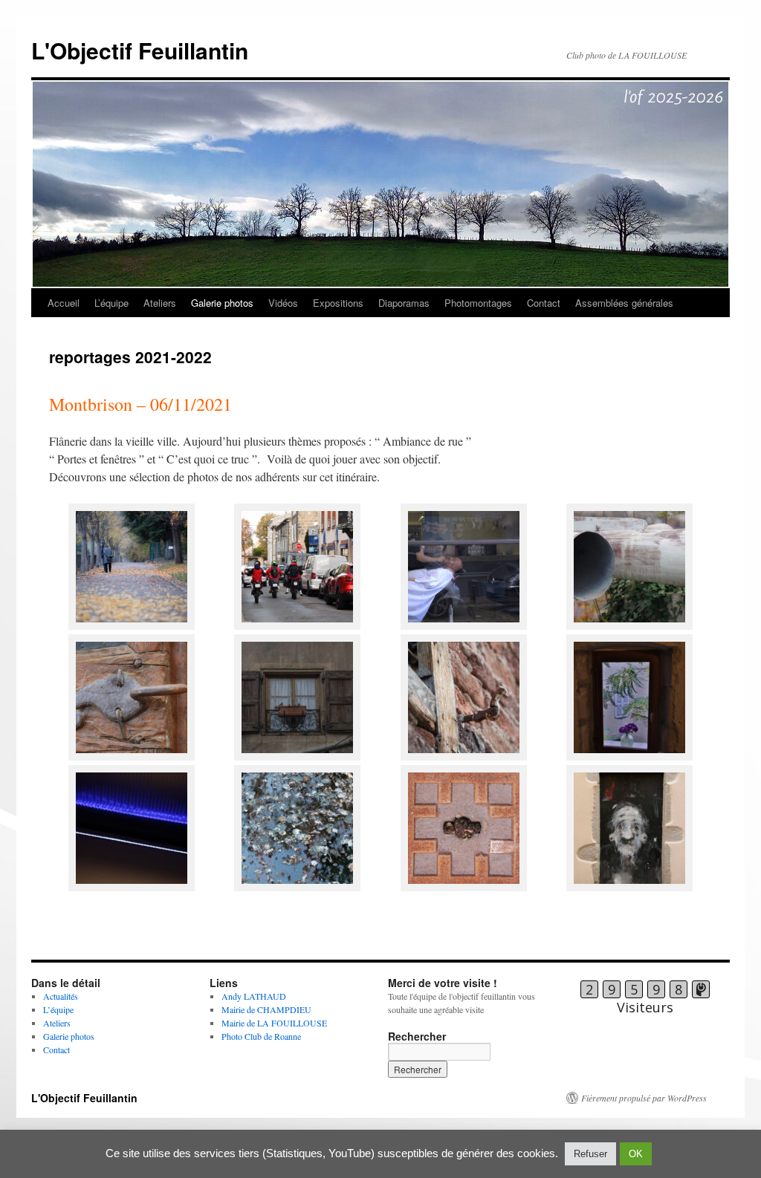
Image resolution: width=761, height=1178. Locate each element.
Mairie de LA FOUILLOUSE (274, 1023)
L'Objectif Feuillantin (139, 50)
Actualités (60, 996)
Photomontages (478, 303)
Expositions (338, 303)
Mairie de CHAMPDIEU (266, 1009)
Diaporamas (404, 303)
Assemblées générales (624, 303)
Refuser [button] (590, 1153)
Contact (543, 303)
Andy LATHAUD (253, 996)
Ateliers (159, 303)
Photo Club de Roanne (261, 1036)
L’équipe (111, 303)
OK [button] (636, 1153)
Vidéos (283, 303)
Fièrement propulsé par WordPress (644, 1098)
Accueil (64, 303)
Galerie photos (222, 303)
